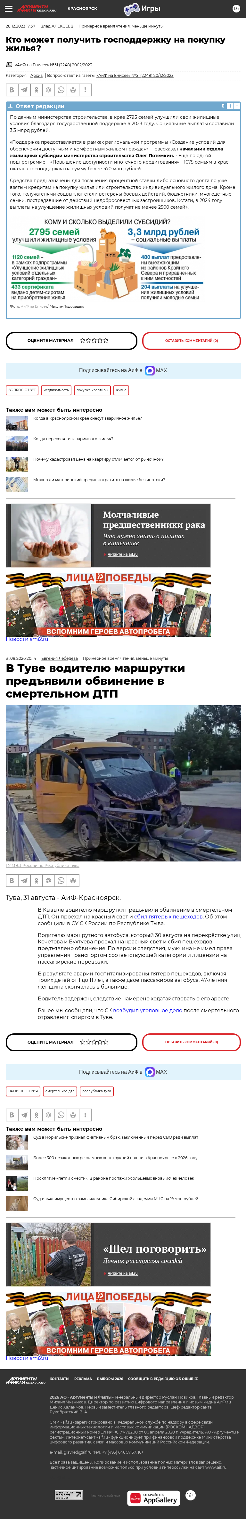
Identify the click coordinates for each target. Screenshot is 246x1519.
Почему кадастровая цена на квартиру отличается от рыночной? (98, 459)
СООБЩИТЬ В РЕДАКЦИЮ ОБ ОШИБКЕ (163, 1379)
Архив (36, 75)
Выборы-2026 (110, 1379)
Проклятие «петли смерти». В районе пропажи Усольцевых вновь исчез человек (113, 1178)
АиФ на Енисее (34, 306)
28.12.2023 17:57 (20, 26)
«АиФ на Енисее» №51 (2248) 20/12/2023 (135, 75)
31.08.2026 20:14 (21, 658)
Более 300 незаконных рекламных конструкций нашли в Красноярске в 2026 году (115, 1157)
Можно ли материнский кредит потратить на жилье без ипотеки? (99, 479)
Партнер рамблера (105, 1495)
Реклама (83, 1379)
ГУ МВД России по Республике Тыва (42, 865)
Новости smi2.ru (27, 639)
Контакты (59, 1379)
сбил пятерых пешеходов (168, 917)
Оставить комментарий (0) (191, 341)
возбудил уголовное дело (147, 1010)
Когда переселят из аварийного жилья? (73, 438)
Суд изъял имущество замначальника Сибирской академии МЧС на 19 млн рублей (115, 1198)
